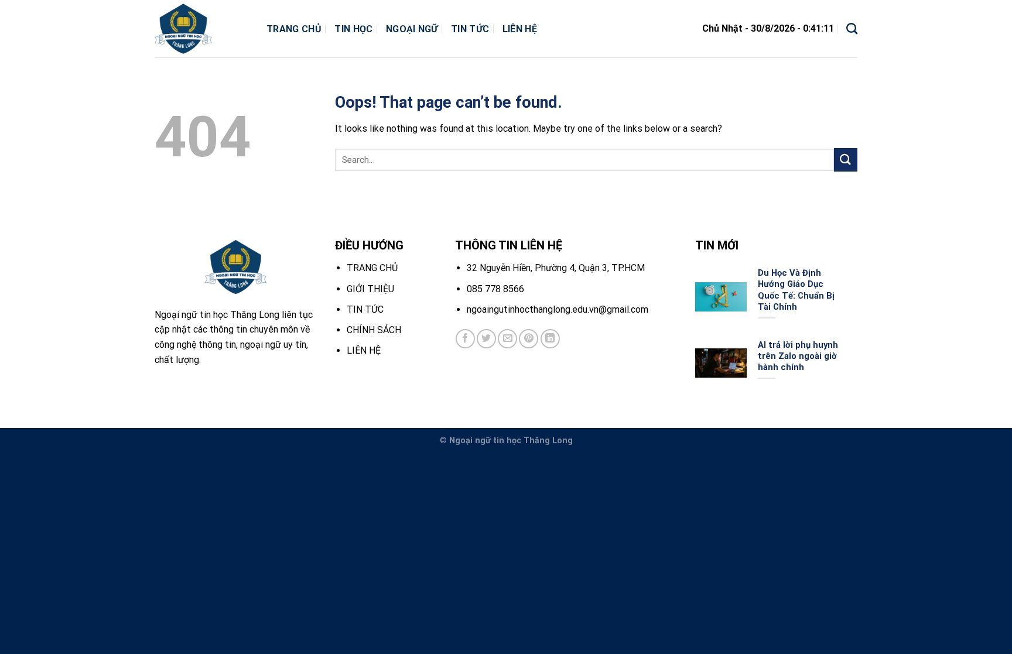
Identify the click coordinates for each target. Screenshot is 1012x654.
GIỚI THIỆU (370, 289)
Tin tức (470, 29)
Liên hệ (519, 29)
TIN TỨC (365, 309)
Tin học (353, 29)
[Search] (851, 28)
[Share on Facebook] (465, 338)
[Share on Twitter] (486, 338)
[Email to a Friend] (507, 338)
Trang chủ (294, 29)
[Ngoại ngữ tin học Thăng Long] (202, 28)
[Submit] (845, 159)
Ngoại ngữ (412, 29)
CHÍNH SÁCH (374, 329)
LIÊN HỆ (364, 350)
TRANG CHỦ (372, 267)
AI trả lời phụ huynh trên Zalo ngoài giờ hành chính (798, 356)
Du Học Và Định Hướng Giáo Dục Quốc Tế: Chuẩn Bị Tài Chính (796, 289)
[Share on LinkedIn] (550, 338)
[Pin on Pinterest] (528, 338)
